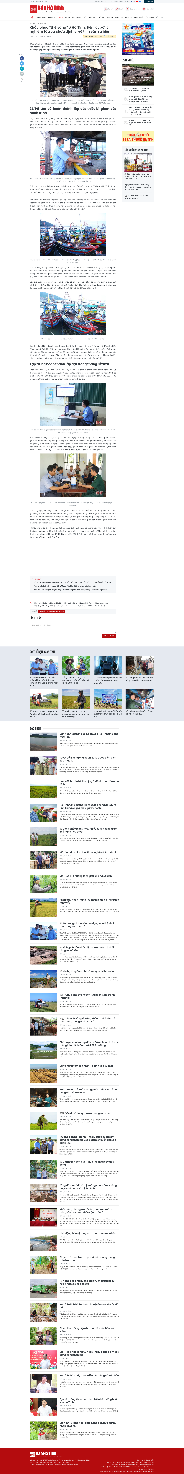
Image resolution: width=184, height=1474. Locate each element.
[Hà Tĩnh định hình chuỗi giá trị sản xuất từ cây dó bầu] (43, 1312)
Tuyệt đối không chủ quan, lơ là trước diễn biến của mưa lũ (88, 759)
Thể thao (101, 17)
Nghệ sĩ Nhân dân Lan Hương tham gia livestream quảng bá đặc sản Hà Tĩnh (137, 187)
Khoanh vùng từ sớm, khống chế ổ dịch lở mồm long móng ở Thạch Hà (87, 1020)
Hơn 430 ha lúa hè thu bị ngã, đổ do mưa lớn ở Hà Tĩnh (140, 122)
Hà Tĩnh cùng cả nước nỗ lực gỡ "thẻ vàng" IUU (139, 712)
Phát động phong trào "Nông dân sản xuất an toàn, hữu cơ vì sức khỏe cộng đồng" (87, 1211)
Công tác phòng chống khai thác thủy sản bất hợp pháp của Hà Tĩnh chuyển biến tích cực (72, 582)
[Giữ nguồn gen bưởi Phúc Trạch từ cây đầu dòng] (43, 1169)
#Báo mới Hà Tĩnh (85, 603)
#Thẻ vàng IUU (39, 606)
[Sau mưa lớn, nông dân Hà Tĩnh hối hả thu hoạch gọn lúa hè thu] (44, 699)
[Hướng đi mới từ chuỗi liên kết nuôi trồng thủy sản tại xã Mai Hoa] (108, 699)
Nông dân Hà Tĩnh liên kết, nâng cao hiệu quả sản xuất (140, 679)
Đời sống (128, 17)
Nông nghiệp (41, 24)
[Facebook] (131, 2)
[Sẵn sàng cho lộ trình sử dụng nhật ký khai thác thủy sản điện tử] (43, 931)
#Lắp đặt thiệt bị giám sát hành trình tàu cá (60, 606)
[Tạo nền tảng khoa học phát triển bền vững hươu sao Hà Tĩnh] (43, 1407)
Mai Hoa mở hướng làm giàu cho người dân (86, 876)
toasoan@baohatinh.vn (146, 1469)
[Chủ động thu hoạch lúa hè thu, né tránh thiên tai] (43, 1002)
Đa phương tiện (135, 9)
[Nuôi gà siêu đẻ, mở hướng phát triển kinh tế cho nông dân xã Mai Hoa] (43, 1097)
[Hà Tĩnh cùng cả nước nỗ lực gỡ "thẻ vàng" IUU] (140, 699)
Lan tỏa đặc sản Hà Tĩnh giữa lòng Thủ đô (136, 197)
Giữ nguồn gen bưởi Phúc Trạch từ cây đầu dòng (87, 1163)
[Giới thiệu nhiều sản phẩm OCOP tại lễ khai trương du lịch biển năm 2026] (138, 162)
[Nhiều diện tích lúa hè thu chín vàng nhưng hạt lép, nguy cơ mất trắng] (76, 699)
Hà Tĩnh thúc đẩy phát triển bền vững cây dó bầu (89, 1375)
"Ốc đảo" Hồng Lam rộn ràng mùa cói (87, 1113)
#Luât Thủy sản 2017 (84, 606)
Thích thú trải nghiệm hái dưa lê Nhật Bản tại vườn (87, 1330)
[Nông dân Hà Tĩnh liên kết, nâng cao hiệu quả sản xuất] (140, 665)
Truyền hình (150, 9)
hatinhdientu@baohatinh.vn (144, 1467)
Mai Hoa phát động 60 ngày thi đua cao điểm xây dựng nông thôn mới (89, 1353)
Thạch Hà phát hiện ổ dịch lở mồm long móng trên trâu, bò (87, 1259)
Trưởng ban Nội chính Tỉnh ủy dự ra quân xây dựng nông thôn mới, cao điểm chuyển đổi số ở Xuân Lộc (88, 1140)
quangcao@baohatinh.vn (134, 1471)
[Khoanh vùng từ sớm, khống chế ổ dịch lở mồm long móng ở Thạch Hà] (43, 1026)
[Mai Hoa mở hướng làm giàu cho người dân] (43, 884)
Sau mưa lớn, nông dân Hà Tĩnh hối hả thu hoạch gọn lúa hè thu (44, 714)
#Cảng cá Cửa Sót (55, 603)
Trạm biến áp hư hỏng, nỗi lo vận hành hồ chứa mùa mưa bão (108, 680)
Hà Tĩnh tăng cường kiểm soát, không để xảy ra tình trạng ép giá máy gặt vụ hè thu (88, 807)
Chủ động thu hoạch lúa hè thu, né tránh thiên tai (87, 996)
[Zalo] (140, 1)
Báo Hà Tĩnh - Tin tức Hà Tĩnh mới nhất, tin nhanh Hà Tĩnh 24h (51, 9)
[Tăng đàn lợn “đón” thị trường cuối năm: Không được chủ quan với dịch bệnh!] (43, 1193)
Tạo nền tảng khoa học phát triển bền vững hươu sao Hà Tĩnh (89, 1401)
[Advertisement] (73, 556)
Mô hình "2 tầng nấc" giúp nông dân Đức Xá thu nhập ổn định (88, 1424)
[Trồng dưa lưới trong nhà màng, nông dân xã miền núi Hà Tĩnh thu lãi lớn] (76, 665)
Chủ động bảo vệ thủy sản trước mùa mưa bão (88, 1233)
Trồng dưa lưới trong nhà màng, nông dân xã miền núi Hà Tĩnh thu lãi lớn (75, 680)
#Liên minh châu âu (40, 603)
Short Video (41, 17)
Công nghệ (138, 17)
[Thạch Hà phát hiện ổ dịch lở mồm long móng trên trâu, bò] (43, 1265)
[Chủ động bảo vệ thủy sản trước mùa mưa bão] (43, 1241)
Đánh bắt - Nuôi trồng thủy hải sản (51, 611)
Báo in (121, 9)
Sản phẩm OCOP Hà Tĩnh (136, 149)
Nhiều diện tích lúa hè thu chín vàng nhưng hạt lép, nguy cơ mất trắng (76, 714)
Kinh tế (60, 17)
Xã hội (67, 17)
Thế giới (110, 17)
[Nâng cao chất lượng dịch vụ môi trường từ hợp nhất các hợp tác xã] (43, 1288)
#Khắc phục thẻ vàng (101, 603)
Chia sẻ (21, 54)
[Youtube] (137, 2)
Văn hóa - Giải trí (79, 17)
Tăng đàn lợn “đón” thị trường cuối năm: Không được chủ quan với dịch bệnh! (88, 1187)
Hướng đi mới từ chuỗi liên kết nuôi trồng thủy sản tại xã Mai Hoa (108, 714)
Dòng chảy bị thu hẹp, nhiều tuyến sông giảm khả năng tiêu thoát (88, 830)
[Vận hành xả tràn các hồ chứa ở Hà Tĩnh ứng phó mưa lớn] (43, 742)
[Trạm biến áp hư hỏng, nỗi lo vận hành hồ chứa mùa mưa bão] (108, 665)
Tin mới (110, 9)
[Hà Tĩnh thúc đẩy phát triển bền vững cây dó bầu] (43, 1383)
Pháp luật (92, 17)
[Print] (22, 74)
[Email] (22, 68)
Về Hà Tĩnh (119, 17)
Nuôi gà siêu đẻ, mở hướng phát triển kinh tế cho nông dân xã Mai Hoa (140, 99)
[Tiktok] (134, 1)
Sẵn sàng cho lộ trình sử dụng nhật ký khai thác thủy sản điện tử (87, 925)
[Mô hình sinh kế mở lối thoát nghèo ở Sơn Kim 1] (43, 860)
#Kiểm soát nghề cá (70, 603)
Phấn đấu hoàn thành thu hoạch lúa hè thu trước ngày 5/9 (89, 901)
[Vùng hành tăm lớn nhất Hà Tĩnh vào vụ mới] (43, 1073)
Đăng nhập (150, 1)
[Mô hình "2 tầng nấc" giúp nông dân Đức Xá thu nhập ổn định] (43, 1430)
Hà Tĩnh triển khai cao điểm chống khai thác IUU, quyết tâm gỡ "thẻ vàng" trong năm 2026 (44, 681)
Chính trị (51, 17)
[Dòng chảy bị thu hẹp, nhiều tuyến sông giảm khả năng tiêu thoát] (43, 836)
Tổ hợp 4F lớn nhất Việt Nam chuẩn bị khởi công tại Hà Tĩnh (140, 80)
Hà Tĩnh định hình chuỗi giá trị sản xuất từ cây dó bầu (89, 1306)
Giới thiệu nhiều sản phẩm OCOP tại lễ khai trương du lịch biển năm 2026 (137, 176)
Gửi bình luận (109, 636)
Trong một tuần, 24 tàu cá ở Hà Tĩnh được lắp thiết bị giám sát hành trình (65, 586)
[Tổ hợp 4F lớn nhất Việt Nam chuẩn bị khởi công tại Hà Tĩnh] (43, 955)
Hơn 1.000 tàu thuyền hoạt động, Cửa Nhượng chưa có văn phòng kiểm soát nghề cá (70, 590)
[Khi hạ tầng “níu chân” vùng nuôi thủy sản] (43, 979)
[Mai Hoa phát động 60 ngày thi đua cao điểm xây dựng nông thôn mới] (43, 1359)
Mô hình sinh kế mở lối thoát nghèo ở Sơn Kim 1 (88, 852)
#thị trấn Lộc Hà (99, 606)
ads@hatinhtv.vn (148, 1471)
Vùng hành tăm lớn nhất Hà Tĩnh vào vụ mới (139, 89)
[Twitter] (22, 63)
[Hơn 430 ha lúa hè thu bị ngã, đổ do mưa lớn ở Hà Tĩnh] (43, 789)
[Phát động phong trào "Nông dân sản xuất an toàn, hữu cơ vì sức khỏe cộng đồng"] (43, 1217)
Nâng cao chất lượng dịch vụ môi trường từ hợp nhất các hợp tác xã (87, 1282)
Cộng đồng (149, 17)
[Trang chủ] (32, 17)
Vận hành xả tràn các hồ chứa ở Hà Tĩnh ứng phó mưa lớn (89, 736)
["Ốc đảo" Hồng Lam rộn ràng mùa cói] (43, 1121)
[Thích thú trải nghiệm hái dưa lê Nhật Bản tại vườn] (43, 1336)
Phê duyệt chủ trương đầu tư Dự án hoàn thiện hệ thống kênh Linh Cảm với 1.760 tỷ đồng (140, 111)
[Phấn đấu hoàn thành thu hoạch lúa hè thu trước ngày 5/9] (43, 907)
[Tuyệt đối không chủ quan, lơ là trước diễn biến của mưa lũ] (43, 765)
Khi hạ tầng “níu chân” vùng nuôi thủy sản (88, 971)
